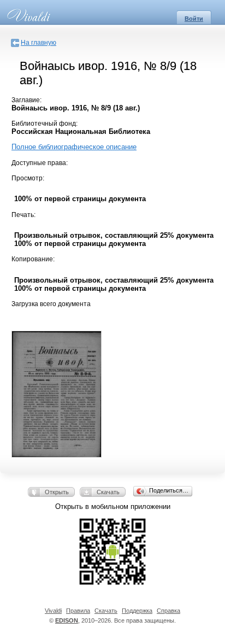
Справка (168, 610)
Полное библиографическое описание (74, 147)
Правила (78, 610)
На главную (38, 42)
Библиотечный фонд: (44, 123)
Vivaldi (53, 610)
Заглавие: (26, 100)
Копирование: (33, 259)
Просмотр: (27, 178)
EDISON (66, 620)
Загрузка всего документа (51, 304)
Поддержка (137, 610)
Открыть (57, 492)
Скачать (108, 492)
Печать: (23, 215)
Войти (194, 18)
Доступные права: (39, 163)
